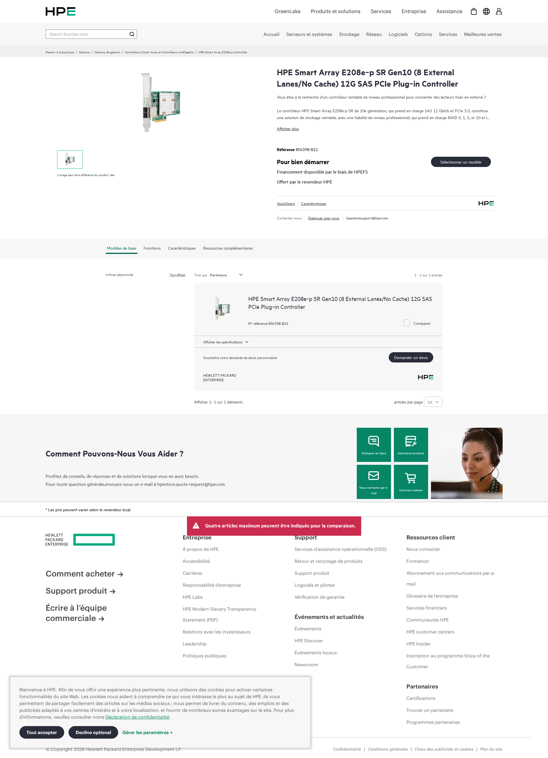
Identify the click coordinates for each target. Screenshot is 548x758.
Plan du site (491, 749)
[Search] (132, 34)
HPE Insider (418, 644)
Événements (308, 628)
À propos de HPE (201, 549)
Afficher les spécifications (223, 341)
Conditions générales (388, 749)
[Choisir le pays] (486, 11)
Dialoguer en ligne (374, 453)
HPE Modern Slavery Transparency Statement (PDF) (219, 614)
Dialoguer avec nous (323, 217)
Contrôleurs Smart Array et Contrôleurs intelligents (159, 52)
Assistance (449, 11)
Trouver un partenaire (429, 710)
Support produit (76, 591)
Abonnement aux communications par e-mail (450, 578)
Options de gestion (107, 52)
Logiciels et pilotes (315, 585)
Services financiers (426, 608)
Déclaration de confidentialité (137, 717)
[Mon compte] (498, 11)
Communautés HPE (427, 620)
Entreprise (414, 11)
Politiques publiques (204, 656)
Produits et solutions (335, 11)
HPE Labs (193, 597)
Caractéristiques (313, 203)
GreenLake (288, 11)
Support (306, 537)
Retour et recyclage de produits (328, 561)
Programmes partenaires (433, 722)
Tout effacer (178, 274)
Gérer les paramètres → (147, 732)
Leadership (195, 644)
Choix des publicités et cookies (444, 749)
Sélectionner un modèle (460, 161)
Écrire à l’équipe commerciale (76, 613)
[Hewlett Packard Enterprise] (60, 11)
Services (381, 11)
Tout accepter (42, 732)
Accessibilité (196, 561)
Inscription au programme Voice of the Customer (448, 661)
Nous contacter (423, 549)
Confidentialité (347, 749)
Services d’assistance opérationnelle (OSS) (340, 549)
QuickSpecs (286, 203)
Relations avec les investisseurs (217, 632)
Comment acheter (411, 490)
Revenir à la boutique (60, 52)
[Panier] (473, 11)
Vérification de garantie (319, 597)
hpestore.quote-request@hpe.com (191, 484)
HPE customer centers (430, 632)
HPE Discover (309, 640)
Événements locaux (316, 652)
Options (84, 52)
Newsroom (306, 664)
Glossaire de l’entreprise (432, 596)
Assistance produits (411, 453)
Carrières (192, 573)
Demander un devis (411, 357)
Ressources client (430, 537)
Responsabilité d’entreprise (212, 585)
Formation (417, 561)
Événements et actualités (329, 616)
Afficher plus (288, 128)
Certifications (421, 698)
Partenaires (422, 686)
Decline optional (93, 732)
